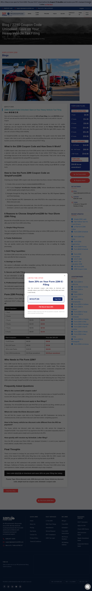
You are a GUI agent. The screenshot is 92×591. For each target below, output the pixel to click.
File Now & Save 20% (46, 307)
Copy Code (58, 299)
